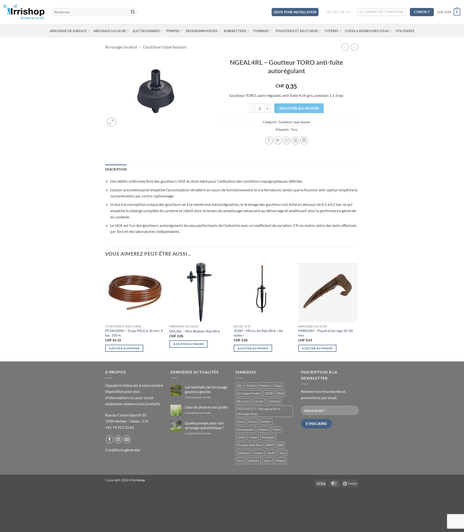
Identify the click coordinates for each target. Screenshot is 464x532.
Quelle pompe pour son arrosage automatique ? (204, 425)
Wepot (280, 461)
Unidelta (253, 461)
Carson (258, 401)
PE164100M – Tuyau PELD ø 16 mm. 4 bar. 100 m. (134, 333)
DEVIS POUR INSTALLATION (295, 12)
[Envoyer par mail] (286, 140)
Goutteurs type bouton (164, 47)
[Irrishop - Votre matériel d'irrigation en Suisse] (24, 12)
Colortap (274, 401)
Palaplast (268, 437)
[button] (381, 12)
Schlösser (243, 453)
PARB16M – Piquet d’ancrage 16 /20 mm (325, 333)
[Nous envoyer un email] (127, 439)
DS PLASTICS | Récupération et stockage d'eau (259, 411)
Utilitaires (405, 31)
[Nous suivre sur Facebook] (110, 439)
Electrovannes (146, 31)
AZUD (269, 393)
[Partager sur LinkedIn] (304, 140)
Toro (294, 129)
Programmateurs (201, 31)
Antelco (265, 386)
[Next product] (345, 47)
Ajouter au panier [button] (124, 348)
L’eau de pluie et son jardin (206, 407)
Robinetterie (235, 31)
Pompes (172, 31)
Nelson (263, 429)
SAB (280, 445)
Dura (240, 422)
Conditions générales (122, 449)
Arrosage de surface (68, 31)
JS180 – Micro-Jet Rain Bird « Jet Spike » (258, 333)
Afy (239, 386)
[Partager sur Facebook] (269, 140)
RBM (269, 445)
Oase (276, 429)
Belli (281, 393)
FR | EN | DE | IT (338, 12)
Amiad (250, 386)
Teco (282, 453)
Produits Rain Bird (249, 445)
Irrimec (266, 422)
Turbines (260, 31)
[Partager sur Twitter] (278, 140)
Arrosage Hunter (249, 393)
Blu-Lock (243, 401)
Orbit (240, 437)
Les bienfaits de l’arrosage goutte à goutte (206, 389)
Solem (258, 453)
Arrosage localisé (109, 31)
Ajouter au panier (299, 108)
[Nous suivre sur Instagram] (118, 439)
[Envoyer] (133, 12)
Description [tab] (116, 169)
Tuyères (332, 31)
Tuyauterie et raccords (296, 31)
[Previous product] (354, 47)
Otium (253, 437)
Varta (267, 461)
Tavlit (271, 453)
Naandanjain (245, 429)
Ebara (252, 422)
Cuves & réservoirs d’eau (367, 31)
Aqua (278, 386)
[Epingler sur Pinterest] (295, 140)
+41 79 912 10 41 (119, 427)
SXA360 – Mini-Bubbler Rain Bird (194, 331)
